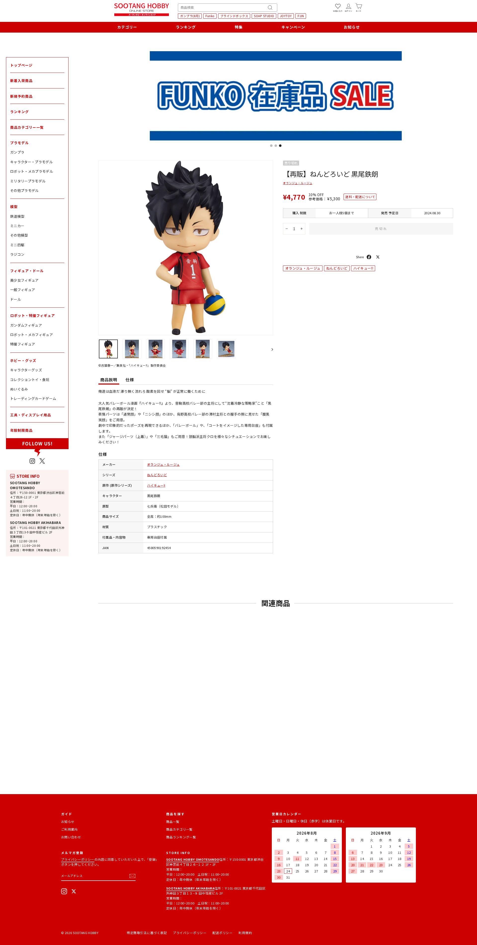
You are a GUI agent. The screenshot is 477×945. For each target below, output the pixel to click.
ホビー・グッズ (23, 360)
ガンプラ (17, 152)
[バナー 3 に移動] (280, 145)
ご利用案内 (69, 829)
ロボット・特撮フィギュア (32, 315)
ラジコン (17, 254)
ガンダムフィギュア (26, 325)
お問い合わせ (71, 837)
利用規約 (245, 932)
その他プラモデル (24, 190)
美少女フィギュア (24, 280)
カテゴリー (127, 27)
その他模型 (19, 235)
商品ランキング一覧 (181, 837)
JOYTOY (286, 16)
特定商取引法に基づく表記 (147, 932)
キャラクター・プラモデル (31, 161)
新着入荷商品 (21, 80)
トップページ (21, 65)
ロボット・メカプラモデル (31, 171)
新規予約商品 (21, 96)
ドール (15, 299)
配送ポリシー (222, 932)
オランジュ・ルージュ (163, 464)
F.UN (301, 16)
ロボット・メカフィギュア (31, 334)
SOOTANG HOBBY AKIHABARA (35, 522)
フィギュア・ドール (27, 270)
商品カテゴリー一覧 (27, 127)
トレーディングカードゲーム (33, 398)
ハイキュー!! (156, 485)
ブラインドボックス (234, 16)
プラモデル (19, 142)
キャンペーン (293, 27)
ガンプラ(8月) (190, 16)
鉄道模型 (17, 216)
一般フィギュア (22, 289)
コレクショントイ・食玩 (29, 379)
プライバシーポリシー (77, 859)
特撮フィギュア (22, 344)
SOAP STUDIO (264, 16)
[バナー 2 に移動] (276, 145)
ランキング (186, 27)
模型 (14, 206)
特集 (239, 27)
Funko (210, 16)
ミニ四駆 (17, 244)
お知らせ (352, 27)
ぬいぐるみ (19, 389)
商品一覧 (172, 821)
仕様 (129, 380)
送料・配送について (360, 196)
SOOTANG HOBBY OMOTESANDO (25, 485)
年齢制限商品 (21, 430)
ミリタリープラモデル (28, 180)
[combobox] (227, 7)
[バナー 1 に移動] (271, 145)
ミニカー (17, 225)
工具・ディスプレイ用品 (30, 414)
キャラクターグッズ (26, 369)
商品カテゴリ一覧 (179, 829)
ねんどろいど (157, 474)
